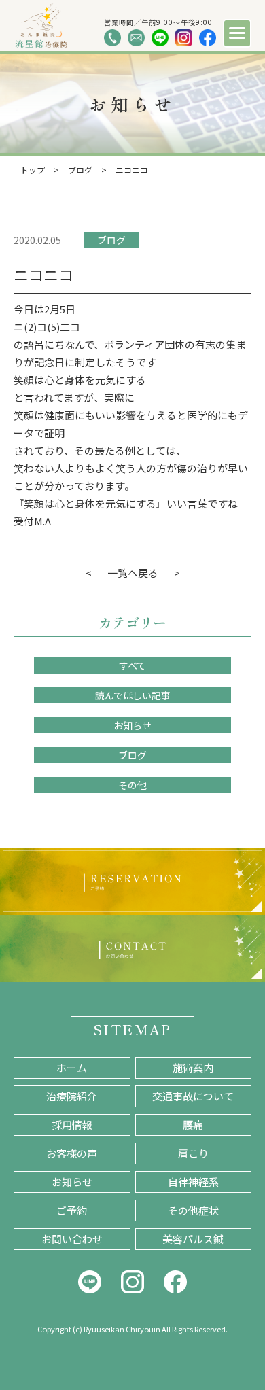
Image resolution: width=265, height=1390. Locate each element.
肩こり (193, 1153)
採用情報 (72, 1124)
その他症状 (193, 1210)
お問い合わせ (72, 1239)
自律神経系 (193, 1182)
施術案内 (193, 1067)
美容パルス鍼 (193, 1239)
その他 (132, 785)
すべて (132, 665)
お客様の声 (71, 1153)
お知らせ (132, 725)
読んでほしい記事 (133, 695)
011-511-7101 (112, 37)
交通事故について (193, 1096)
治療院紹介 (71, 1096)
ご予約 (71, 1210)
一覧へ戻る (132, 573)
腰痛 (193, 1124)
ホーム (71, 1067)
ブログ (111, 240)
